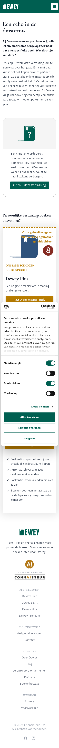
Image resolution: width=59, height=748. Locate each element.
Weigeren (30, 438)
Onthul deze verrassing (29, 185)
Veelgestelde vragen (29, 633)
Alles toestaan (29, 417)
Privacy (29, 701)
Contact (29, 640)
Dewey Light (29, 602)
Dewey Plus (29, 609)
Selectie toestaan (29, 427)
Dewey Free (29, 596)
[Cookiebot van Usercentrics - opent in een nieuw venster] (41, 307)
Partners (29, 677)
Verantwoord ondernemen (29, 670)
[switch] (50, 373)
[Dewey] (11, 6)
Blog (29, 664)
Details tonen (40, 406)
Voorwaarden (29, 708)
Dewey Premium (29, 615)
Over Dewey (30, 657)
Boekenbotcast (29, 683)
